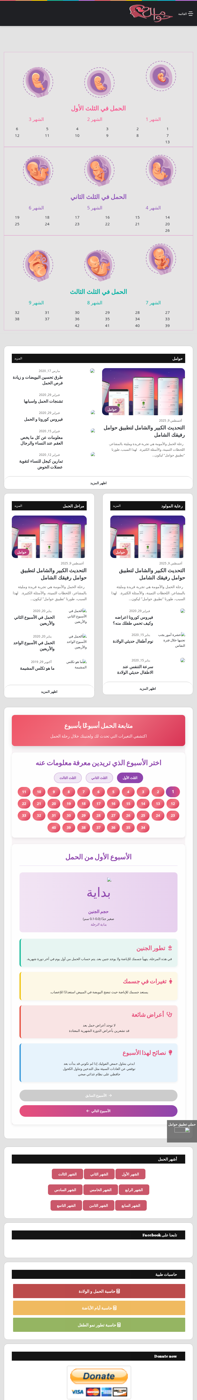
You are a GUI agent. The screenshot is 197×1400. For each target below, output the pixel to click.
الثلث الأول (130, 777)
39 (167, 325)
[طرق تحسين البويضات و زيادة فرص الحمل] (92, 370)
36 (77, 318)
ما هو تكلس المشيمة (37, 668)
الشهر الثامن (98, 1205)
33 (167, 318)
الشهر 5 (94, 208)
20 (167, 223)
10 (77, 135)
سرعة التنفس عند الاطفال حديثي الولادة (135, 669)
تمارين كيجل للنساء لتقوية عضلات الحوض (41, 463)
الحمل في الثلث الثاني (99, 196)
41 (107, 325)
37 (47, 318)
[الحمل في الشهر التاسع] (38, 262)
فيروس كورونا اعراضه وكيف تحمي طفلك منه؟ (133, 620)
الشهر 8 (94, 302)
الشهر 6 (36, 208)
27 (167, 312)
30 (77, 312)
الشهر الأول (130, 1174)
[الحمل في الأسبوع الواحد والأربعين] (72, 643)
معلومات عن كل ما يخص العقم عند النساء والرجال (42, 440)
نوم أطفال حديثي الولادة (133, 641)
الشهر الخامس (101, 1189)
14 (167, 217)
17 (77, 217)
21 (137, 223)
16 (107, 217)
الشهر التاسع (66, 1205)
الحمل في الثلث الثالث (98, 291)
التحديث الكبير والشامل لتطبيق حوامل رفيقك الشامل (152, 574)
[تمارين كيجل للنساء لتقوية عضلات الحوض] (93, 454)
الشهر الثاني (99, 1174)
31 (47, 312)
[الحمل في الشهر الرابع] (161, 167)
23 (77, 223)
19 (17, 217)
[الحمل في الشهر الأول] (161, 73)
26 (167, 230)
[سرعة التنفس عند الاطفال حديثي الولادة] (182, 660)
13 (167, 141)
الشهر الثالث (67, 1174)
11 (47, 135)
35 (107, 318)
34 (137, 318)
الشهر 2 (94, 119)
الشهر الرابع (134, 1189)
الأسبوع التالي (101, 1111)
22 (107, 223)
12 (17, 135)
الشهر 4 (153, 208)
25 (17, 223)
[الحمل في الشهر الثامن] (99, 262)
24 (47, 223)
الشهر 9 (36, 302)
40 (137, 325)
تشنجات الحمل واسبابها (43, 401)
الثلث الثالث (68, 777)
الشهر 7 (153, 302)
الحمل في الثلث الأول (98, 108)
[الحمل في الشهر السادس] (38, 167)
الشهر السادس (65, 1189)
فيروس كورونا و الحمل (43, 419)
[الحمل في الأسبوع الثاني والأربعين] (72, 617)
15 (137, 217)
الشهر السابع (131, 1205)
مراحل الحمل (73, 505)
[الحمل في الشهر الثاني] (99, 79)
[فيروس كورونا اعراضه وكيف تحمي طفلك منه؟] (182, 610)
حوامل (177, 358)
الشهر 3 (36, 119)
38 (17, 318)
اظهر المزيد (98, 483)
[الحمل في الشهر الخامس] (99, 167)
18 (47, 217)
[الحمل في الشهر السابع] (161, 256)
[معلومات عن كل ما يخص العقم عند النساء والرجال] (93, 431)
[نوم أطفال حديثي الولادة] (171, 641)
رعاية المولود (172, 505)
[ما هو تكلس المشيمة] (72, 668)
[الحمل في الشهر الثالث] (38, 79)
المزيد (18, 358)
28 (137, 312)
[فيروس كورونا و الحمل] (93, 412)
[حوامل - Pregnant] (150, 13)
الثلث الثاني (99, 777)
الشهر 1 (153, 119)
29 (107, 312)
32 (17, 312)
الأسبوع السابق (96, 1095)
